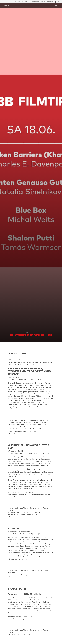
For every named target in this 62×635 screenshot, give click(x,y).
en (58, 1)
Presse (43, 1)
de (55, 1)
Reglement (50, 1)
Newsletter (35, 1)
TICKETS (11, 433)
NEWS (15, 350)
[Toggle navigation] (56, 5)
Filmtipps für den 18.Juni (26, 350)
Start (9, 350)
